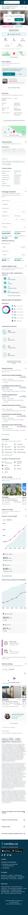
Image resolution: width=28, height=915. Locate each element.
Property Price (6, 200)
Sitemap (20, 878)
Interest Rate (5, 215)
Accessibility (21, 877)
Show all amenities (7, 455)
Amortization (17, 215)
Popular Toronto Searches (10, 820)
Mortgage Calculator (16, 890)
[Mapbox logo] (5, 683)
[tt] (2, 855)
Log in (9, 19)
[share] (25, 7)
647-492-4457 (15, 718)
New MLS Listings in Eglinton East (12, 833)
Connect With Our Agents (15, 888)
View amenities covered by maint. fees (14, 120)
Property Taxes (5, 251)
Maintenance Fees (6, 243)
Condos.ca (4, 847)
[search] (12, 2)
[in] (8, 855)
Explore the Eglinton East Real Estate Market (13, 812)
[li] (11, 855)
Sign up (19, 19)
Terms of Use (13, 878)
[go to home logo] (9, 844)
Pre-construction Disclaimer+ (14, 904)
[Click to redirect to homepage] (2, 2)
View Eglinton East (7, 576)
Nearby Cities (6, 826)
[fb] (5, 855)
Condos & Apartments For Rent (12, 893)
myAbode (11, 847)
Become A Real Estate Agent (9, 877)
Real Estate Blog (5, 886)
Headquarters (18, 875)
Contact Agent (14, 723)
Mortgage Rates (5, 891)
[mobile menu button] (26, 2)
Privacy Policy (4, 878)
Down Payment (5, 208)
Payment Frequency (6, 223)
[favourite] (22, 7)
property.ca (4, 875)
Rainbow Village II (6, 8)
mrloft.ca (10, 875)
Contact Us (4, 888)
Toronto (13, 8)
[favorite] (19, 485)
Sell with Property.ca (16, 886)
